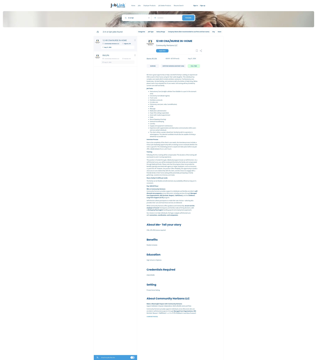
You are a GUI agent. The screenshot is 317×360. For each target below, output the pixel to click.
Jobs (139, 5)
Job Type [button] (150, 32)
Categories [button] (141, 32)
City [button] (213, 32)
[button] (201, 51)
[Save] (135, 40)
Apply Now (162, 50)
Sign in (195, 5)
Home (133, 5)
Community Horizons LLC (166, 45)
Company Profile (152, 316)
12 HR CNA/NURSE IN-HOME (115, 40)
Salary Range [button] (160, 32)
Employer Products (150, 5)
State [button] (219, 32)
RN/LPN (106, 55)
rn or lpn (127, 24)
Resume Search (179, 5)
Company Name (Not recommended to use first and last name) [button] (188, 32)
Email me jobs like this (108, 357)
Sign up (202, 5)
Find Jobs (188, 18)
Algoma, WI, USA (152, 58)
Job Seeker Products (164, 5)
